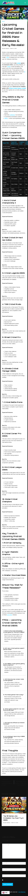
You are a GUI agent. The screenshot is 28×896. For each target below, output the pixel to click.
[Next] (24, 811)
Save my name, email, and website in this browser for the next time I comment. (13, 880)
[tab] (11, 827)
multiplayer (12, 115)
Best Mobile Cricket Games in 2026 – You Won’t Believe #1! (20, 782)
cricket (19, 63)
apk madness (6, 48)
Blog (3, 21)
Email (4, 869)
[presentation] (14, 805)
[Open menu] (25, 3)
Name (5, 863)
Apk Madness (21, 892)
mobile (9, 66)
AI (24, 71)
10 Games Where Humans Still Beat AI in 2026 (7, 782)
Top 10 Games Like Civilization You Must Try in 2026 (13, 818)
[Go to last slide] (4, 811)
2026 (7, 57)
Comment (6, 845)
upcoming (9, 614)
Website (5, 875)
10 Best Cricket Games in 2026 (17, 88)
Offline (6, 118)
